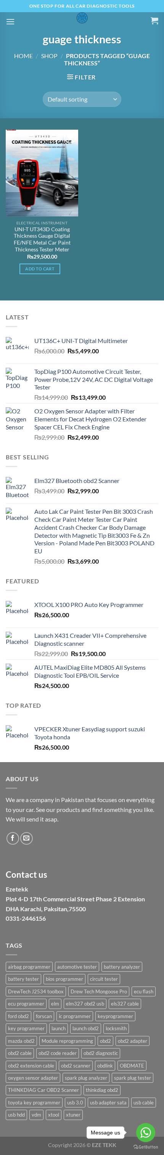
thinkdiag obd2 (102, 1090)
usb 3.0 (75, 1102)
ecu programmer (26, 1004)
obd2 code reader (58, 1053)
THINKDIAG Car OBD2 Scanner (43, 1090)
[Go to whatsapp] (145, 1132)
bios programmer (64, 979)
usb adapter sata (108, 1102)
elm (55, 1004)
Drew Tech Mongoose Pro (99, 991)
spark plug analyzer (86, 1078)
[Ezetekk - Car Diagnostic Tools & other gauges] (82, 18)
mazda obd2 (21, 1041)
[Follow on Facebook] (12, 838)
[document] (82, 864)
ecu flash (143, 991)
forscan (44, 1016)
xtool (53, 1115)
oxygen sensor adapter (33, 1078)
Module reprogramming (67, 1041)
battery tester (23, 979)
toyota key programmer (34, 1102)
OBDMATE (132, 1066)
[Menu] (10, 21)
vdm (36, 1115)
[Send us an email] (26, 838)
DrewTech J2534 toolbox (36, 991)
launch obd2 (85, 1028)
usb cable (143, 1102)
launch (58, 1028)
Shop (49, 55)
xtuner (73, 1115)
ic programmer (75, 1016)
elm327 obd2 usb (85, 1004)
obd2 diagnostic (101, 1053)
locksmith (116, 1028)
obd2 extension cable (31, 1066)
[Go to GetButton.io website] (145, 1147)
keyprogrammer (115, 1016)
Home (23, 55)
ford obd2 (18, 1016)
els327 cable (125, 1004)
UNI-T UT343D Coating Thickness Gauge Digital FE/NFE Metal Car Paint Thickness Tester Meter (42, 239)
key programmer (26, 1028)
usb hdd (16, 1115)
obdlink (105, 1066)
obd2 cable (20, 1053)
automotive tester (77, 967)
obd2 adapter (132, 1041)
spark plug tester (132, 1078)
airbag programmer (29, 967)
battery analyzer (122, 967)
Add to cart (40, 268)
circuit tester (104, 979)
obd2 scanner (75, 1066)
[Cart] (154, 20)
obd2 (105, 1041)
